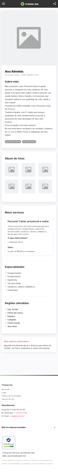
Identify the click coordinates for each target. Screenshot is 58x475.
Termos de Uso (8, 399)
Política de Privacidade (11, 396)
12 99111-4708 (21, 413)
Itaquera (11, 316)
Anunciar (5, 389)
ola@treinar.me (17, 416)
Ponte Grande (14, 323)
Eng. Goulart (13, 309)
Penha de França (15, 313)
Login (4, 393)
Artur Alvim (12, 326)
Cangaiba (12, 319)
